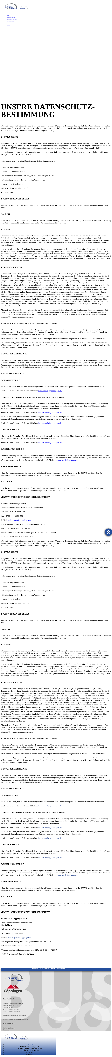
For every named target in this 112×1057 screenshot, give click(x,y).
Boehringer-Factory (9, 1028)
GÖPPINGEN (60, 968)
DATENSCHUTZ (48, 968)
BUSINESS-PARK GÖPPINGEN (12, 19)
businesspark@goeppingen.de (50, 391)
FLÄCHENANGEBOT (10, 21)
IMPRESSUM (37, 968)
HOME (8, 15)
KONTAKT (8, 25)
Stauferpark (6, 1030)
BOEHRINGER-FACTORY (11, 17)
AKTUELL (8, 23)
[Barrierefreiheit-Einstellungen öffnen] (108, 532)
